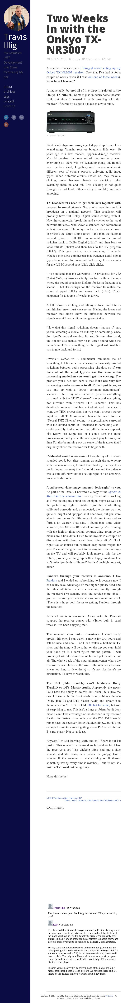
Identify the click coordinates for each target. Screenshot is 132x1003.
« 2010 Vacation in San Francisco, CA (64, 798)
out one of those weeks (103, 77)
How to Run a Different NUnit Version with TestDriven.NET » (93, 800)
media (76, 59)
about (8, 86)
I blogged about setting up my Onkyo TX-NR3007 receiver (84, 70)
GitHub (13, 117)
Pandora (52, 580)
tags (7, 96)
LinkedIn (21, 117)
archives (9, 91)
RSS (6, 124)
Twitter (6, 117)
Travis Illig (15, 40)
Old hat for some (98, 705)
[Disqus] (84, 856)
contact (9, 101)
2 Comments (93, 59)
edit (109, 59)
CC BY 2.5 (109, 996)
